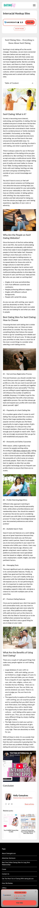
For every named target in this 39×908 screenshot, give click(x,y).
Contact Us (5, 874)
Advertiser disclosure (8, 858)
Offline (4, 888)
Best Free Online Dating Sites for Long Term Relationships (16, 863)
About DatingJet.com (9, 853)
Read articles (29, 804)
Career (4, 869)
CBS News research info (22, 451)
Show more (19, 28)
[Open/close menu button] (34, 5)
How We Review (7, 883)
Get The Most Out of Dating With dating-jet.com (18, 878)
